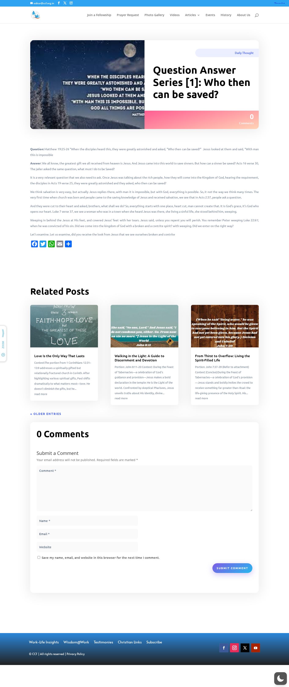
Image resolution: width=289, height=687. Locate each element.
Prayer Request (128, 15)
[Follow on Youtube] (255, 647)
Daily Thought (244, 53)
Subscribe (154, 642)
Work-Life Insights (44, 642)
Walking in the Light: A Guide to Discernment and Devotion (139, 357)
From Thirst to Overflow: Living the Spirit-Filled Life (222, 357)
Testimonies (103, 642)
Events (210, 15)
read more (40, 394)
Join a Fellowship (99, 15)
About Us (243, 15)
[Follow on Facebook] (223, 647)
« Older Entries (45, 414)
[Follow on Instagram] (234, 647)
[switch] (280, 678)
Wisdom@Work (76, 642)
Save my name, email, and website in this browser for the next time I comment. (101, 557)
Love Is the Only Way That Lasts (59, 355)
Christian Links (130, 642)
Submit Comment (232, 568)
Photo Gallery (154, 15)
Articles (190, 15)
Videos (175, 15)
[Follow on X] (245, 647)
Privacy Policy (76, 654)
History (226, 15)
